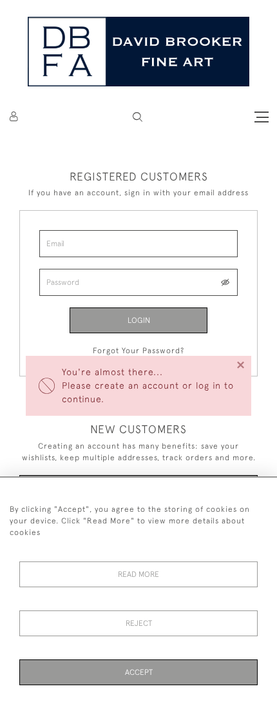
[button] (137, 117)
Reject (139, 623)
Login (139, 320)
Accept (139, 672)
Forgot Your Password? (138, 350)
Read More (138, 574)
